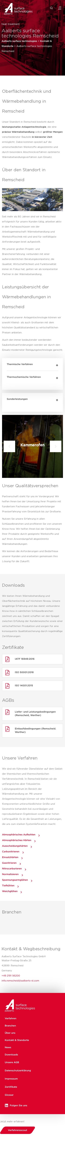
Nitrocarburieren (12, 868)
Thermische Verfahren (20, 364)
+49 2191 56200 (11, 976)
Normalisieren (10, 874)
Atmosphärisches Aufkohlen (18, 834)
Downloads (11, 1055)
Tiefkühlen (8, 885)
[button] (32, 364)
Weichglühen (10, 891)
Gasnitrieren (9, 863)
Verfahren (10, 1018)
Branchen (10, 1026)
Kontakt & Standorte (17, 1040)
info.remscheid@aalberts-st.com (20, 981)
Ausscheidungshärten (15, 846)
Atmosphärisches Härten (16, 840)
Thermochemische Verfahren (24, 377)
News (8, 1047)
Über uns (10, 1033)
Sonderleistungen (17, 399)
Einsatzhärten (10, 857)
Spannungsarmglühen (15, 880)
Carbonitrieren (10, 851)
